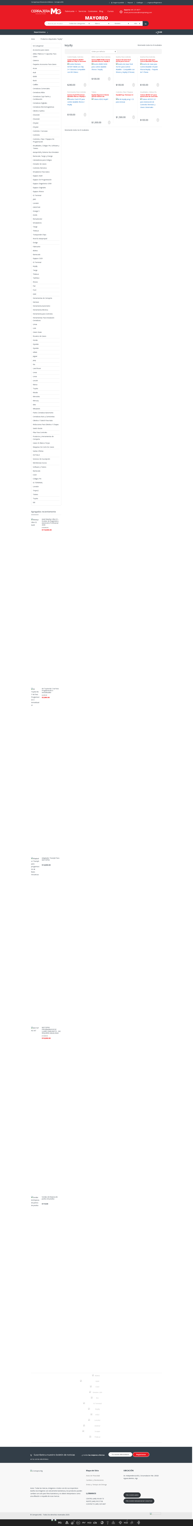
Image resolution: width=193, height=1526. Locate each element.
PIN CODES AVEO (132, 1495)
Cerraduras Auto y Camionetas (44, 416)
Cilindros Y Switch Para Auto (43, 420)
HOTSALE (36, 455)
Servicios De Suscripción (41, 459)
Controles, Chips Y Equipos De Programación (124, 92)
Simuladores (37, 223)
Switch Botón (37, 428)
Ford (68, 92)
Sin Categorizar (38, 46)
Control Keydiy (71, 57)
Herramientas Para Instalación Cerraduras (43, 319)
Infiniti (35, 352)
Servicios (82, 11)
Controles (36, 135)
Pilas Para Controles (40, 432)
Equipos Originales (39, 187)
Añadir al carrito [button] (84, 85)
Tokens (94, 92)
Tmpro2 (36, 490)
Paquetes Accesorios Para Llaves (44, 64)
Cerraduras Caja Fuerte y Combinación (41, 97)
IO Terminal (37, 195)
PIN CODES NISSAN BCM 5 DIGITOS (139, 1501)
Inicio (33, 39)
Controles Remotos (40, 168)
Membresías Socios (40, 463)
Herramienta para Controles (43, 314)
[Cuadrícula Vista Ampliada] (77, 51)
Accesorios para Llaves (41, 50)
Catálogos (139, 3)
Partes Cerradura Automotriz (43, 413)
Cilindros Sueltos (39, 111)
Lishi (34, 328)
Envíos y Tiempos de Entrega (96, 1485)
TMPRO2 (36, 278)
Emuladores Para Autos (41, 172)
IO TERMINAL (38, 483)
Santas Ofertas (38, 451)
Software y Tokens (39, 467)
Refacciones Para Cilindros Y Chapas (46, 424)
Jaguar (35, 356)
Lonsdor (36, 203)
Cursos (110, 11)
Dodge (35, 242)
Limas (35, 324)
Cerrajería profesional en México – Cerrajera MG (47, 2)
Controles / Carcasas (40, 131)
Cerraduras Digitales (40, 103)
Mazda (35, 392)
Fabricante (69, 11)
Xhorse (35, 282)
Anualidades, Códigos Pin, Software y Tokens (148, 92)
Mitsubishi (36, 409)
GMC (34, 294)
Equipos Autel (37, 176)
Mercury (36, 401)
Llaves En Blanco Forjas (41, 443)
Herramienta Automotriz (41, 306)
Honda (35, 340)
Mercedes (36, 396)
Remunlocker (37, 219)
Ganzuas (36, 302)
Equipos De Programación (42, 180)
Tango (35, 227)
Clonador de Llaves (39, 164)
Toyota (35, 388)
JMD (34, 199)
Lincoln (35, 380)
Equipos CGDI (38, 258)
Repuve (130, 3)
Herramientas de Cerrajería (42, 298)
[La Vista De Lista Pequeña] (74, 51)
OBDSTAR (36, 207)
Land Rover (37, 368)
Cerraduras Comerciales (41, 88)
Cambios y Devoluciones (95, 1480)
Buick (35, 80)
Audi (34, 72)
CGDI (35, 475)
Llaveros (36, 60)
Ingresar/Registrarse (155, 3)
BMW (93, 57)
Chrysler (36, 123)
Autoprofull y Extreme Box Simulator (46, 152)
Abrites (35, 251)
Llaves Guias (37, 332)
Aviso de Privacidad (93, 1476)
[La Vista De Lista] (71, 51)
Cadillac (35, 84)
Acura (35, 68)
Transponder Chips (39, 235)
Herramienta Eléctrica (40, 310)
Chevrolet (36, 115)
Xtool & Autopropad (40, 238)
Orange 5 (36, 211)
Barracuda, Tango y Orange (43, 156)
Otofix (35, 215)
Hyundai (36, 344)
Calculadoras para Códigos (42, 160)
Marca (35, 384)
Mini (34, 405)
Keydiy (35, 266)
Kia (34, 364)
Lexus (35, 372)
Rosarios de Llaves (39, 336)
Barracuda (36, 254)
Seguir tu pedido (118, 3)
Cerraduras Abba (39, 92)
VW (34, 502)
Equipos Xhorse (38, 191)
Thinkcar (36, 231)
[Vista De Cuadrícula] (67, 51)
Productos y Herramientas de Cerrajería (43, 437)
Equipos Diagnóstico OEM (42, 183)
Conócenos (92, 11)
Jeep (34, 360)
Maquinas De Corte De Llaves (43, 447)
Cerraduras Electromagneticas (43, 107)
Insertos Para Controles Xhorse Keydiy (101, 57)
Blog (101, 11)
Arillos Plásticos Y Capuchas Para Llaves (44, 55)
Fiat (34, 286)
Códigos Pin (37, 479)
